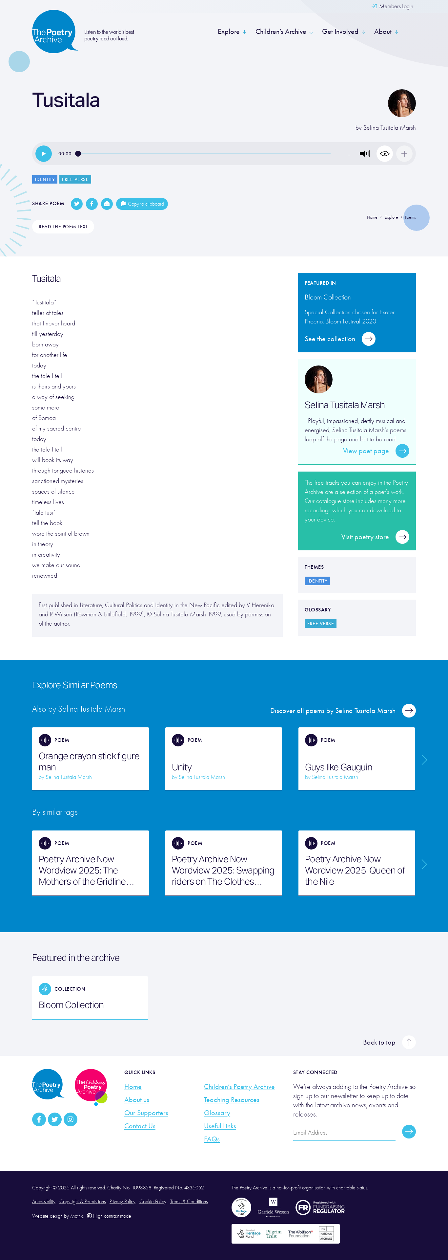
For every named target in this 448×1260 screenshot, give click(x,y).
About (383, 31)
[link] (43, 153)
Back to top (379, 1042)
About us (136, 1099)
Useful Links (220, 1126)
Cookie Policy (152, 1202)
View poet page (366, 451)
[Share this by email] (107, 204)
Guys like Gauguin (338, 767)
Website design (47, 1216)
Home (133, 1086)
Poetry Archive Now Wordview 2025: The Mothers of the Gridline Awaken (82, 870)
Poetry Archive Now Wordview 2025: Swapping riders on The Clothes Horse (223, 870)
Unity (182, 767)
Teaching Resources (231, 1099)
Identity (45, 179)
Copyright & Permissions (82, 1202)
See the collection (330, 339)
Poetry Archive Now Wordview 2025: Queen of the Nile (355, 870)
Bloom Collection (71, 1004)
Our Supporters (146, 1113)
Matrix (76, 1216)
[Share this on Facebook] (92, 204)
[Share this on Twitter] (77, 204)
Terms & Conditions (189, 1202)
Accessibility (43, 1202)
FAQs (212, 1139)
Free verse (75, 179)
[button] (365, 153)
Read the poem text (63, 227)
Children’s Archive (280, 31)
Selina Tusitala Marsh (389, 127)
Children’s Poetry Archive (239, 1086)
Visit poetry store (365, 537)
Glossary (217, 1113)
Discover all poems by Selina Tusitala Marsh (333, 710)
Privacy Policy (122, 1202)
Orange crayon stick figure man (89, 761)
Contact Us (139, 1126)
